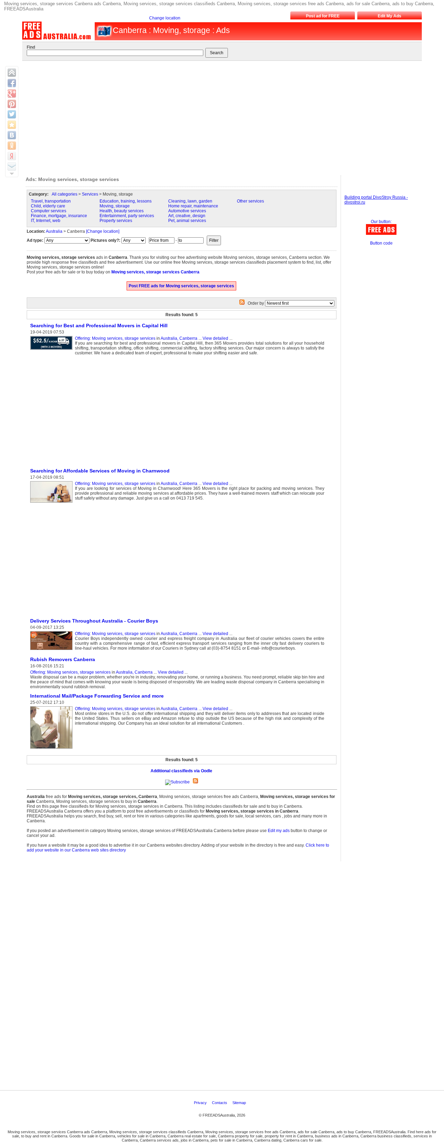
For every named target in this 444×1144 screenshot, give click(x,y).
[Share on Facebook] (12, 83)
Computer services (48, 210)
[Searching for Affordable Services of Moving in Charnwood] (52, 503)
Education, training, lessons (126, 201)
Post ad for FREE (323, 16)
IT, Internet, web (45, 220)
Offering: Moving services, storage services (115, 338)
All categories (64, 194)
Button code (381, 243)
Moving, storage (115, 206)
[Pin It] (12, 104)
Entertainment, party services (127, 215)
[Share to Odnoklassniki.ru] (12, 145)
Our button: (381, 221)
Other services (250, 201)
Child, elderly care (48, 206)
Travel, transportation (51, 201)
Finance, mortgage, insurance (59, 215)
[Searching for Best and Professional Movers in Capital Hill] (52, 350)
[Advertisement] (219, 116)
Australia (54, 231)
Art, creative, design (186, 215)
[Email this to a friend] (12, 166)
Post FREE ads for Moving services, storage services (181, 285)
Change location (164, 18)
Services (90, 194)
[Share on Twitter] (12, 114)
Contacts (220, 1103)
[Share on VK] (12, 135)
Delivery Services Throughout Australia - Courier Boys (94, 621)
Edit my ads (279, 830)
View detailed (215, 338)
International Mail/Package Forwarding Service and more (97, 696)
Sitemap (239, 1103)
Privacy (201, 1103)
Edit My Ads (389, 16)
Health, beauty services (122, 210)
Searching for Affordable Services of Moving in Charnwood (100, 471)
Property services (116, 220)
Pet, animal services (187, 220)
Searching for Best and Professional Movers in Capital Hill (99, 325)
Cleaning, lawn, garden (190, 201)
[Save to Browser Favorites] (12, 125)
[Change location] (102, 231)
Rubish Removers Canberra (62, 659)
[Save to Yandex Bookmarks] (12, 156)
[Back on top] (12, 72)
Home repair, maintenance (193, 206)
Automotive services (187, 210)
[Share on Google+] (12, 93)
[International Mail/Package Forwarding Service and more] (52, 749)
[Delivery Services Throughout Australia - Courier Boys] (52, 650)
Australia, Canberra (179, 338)
